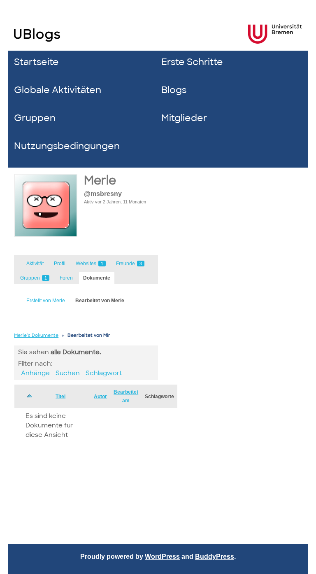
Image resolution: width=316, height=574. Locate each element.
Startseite (36, 62)
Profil (59, 263)
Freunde (129, 263)
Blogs (173, 90)
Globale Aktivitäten (57, 90)
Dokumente (96, 278)
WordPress (162, 556)
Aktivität (35, 263)
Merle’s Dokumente (36, 335)
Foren (66, 278)
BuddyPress (214, 556)
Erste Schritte (192, 62)
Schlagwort (104, 373)
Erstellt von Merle (45, 300)
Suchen (68, 373)
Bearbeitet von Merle (99, 300)
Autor (100, 396)
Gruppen (35, 118)
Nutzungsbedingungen (67, 146)
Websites (89, 263)
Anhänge (35, 373)
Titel (60, 396)
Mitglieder (184, 118)
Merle (100, 180)
